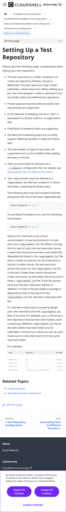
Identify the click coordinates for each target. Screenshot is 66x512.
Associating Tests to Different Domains (29, 172)
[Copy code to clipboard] (59, 205)
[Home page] (5, 14)
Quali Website (10, 450)
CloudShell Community (15, 468)
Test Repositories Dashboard (24, 393)
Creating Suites (16, 388)
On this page (11, 41)
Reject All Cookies (19, 491)
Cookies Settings (33, 504)
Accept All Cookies (47, 491)
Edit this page (14, 404)
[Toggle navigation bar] (4, 4)
